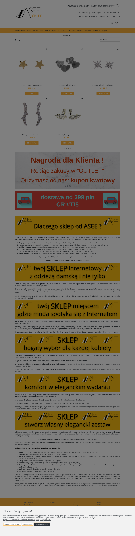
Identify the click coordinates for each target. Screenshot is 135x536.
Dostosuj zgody (27, 524)
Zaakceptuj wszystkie (42, 524)
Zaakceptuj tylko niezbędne (12, 524)
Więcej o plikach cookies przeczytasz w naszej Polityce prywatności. (27, 520)
